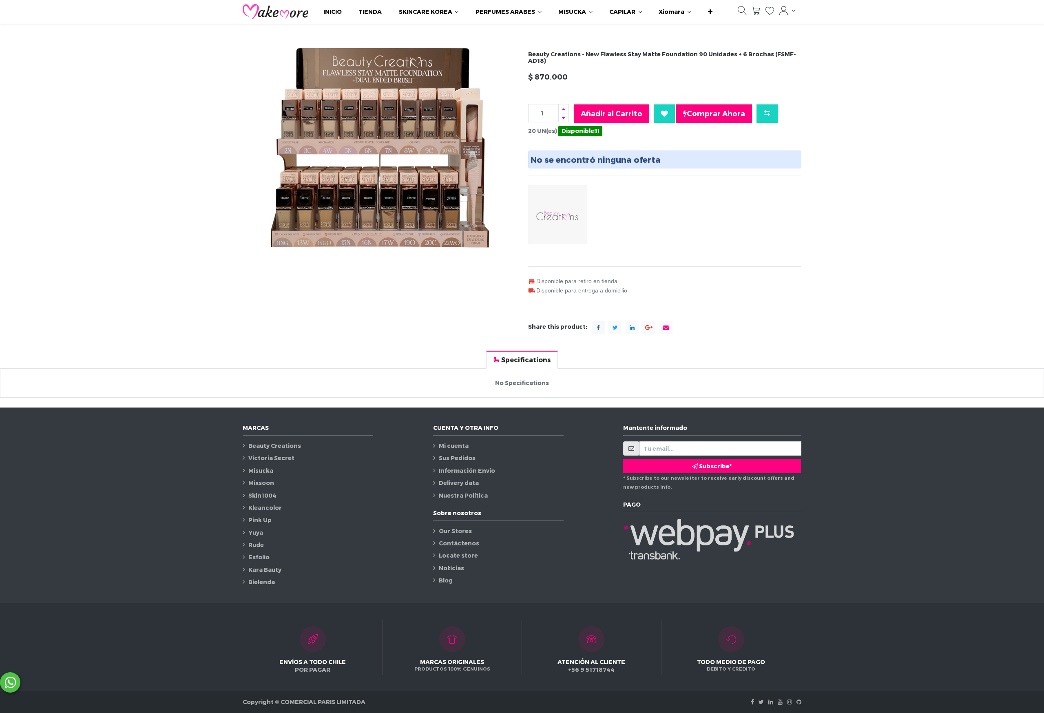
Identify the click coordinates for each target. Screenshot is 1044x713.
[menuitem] (332, 11)
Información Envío (467, 470)
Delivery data (459, 482)
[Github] (798, 701)
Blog (446, 580)
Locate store (458, 555)
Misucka (260, 470)
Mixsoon (261, 482)
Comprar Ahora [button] (716, 113)
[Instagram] (789, 701)
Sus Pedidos (457, 457)
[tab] (522, 359)
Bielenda (261, 581)
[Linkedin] (770, 701)
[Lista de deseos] (769, 12)
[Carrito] (756, 12)
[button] (710, 11)
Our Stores (455, 530)
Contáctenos (459, 543)
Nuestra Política (463, 495)
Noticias (451, 568)
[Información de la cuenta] (787, 10)
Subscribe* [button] (715, 466)
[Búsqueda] (742, 12)
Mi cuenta (454, 445)
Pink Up (260, 519)
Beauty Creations (274, 445)
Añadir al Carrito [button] (611, 113)
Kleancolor (265, 507)
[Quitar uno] (563, 117)
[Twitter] (761, 701)
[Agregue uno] (563, 108)
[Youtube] (780, 701)
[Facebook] (752, 701)
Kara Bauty (264, 569)
